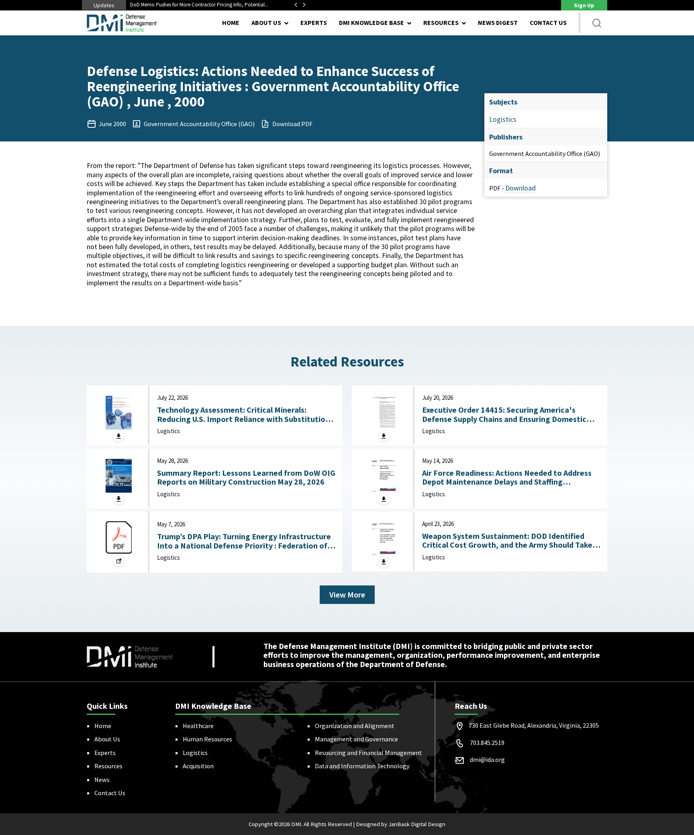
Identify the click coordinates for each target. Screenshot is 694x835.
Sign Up (584, 5)
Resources (108, 766)
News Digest (498, 22)
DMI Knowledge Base (371, 22)
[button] (597, 23)
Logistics (502, 119)
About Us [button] (266, 22)
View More (347, 594)
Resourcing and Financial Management (368, 753)
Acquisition (198, 766)
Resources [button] (441, 22)
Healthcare (198, 726)
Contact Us (548, 22)
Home (230, 22)
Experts (313, 22)
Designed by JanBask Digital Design (400, 824)
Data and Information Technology (362, 766)
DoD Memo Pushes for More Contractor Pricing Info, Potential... (199, 4)
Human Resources (207, 739)
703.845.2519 (487, 743)
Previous (296, 5)
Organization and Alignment (354, 726)
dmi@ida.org (487, 759)
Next (304, 5)
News (102, 780)
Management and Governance (356, 739)
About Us (107, 739)
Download (520, 187)
